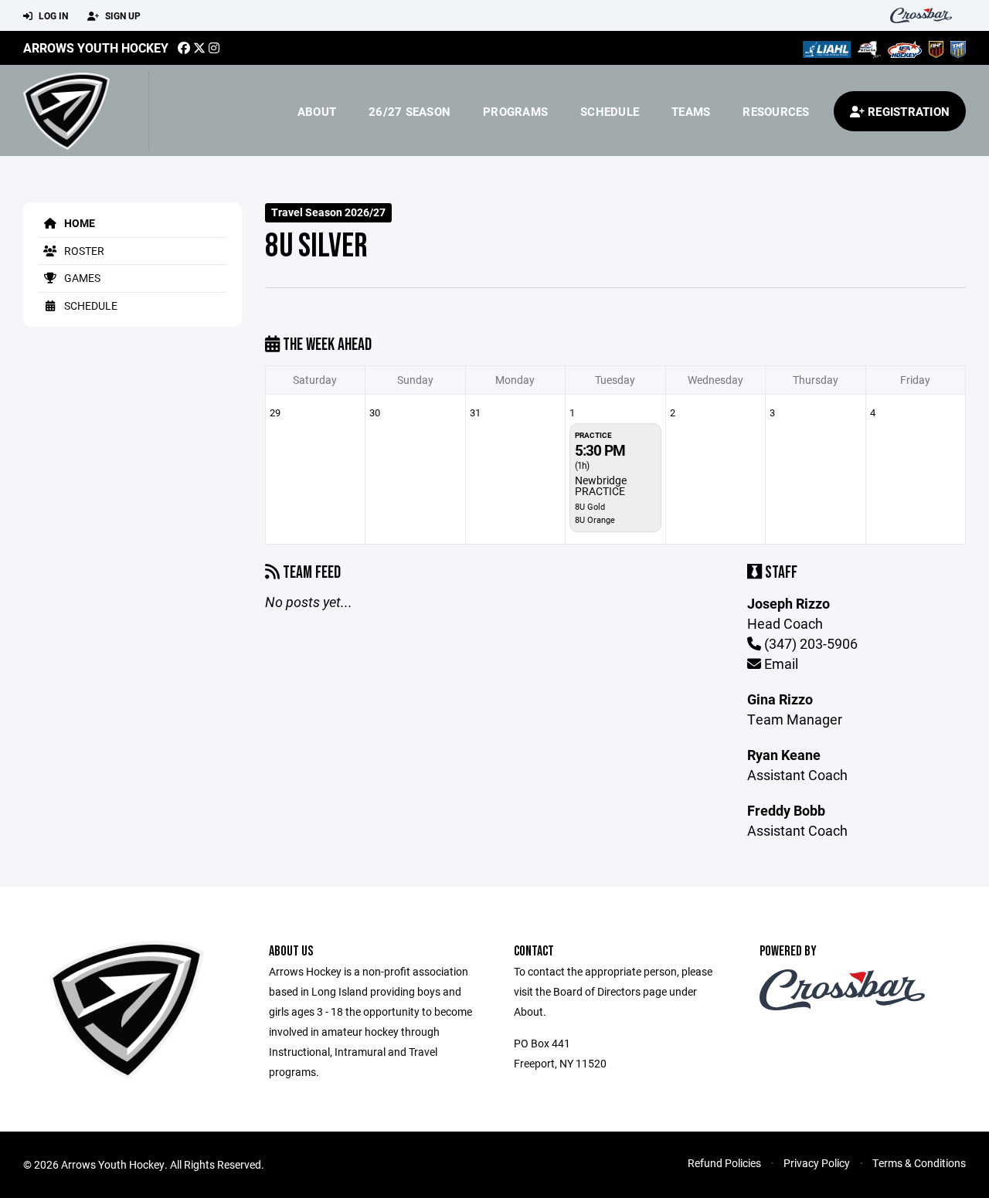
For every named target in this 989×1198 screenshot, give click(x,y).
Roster (83, 250)
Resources (776, 111)
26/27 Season (409, 111)
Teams (690, 111)
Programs (515, 111)
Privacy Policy (816, 1163)
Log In (52, 15)
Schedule (609, 111)
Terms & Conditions (919, 1163)
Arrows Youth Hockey (95, 47)
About (316, 111)
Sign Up (122, 15)
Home (78, 223)
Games (81, 277)
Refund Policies (724, 1163)
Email (779, 663)
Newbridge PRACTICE (601, 485)
